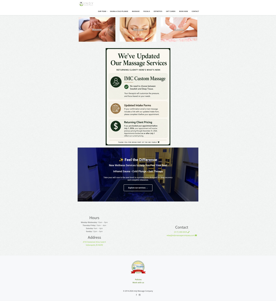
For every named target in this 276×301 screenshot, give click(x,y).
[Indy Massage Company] (86, 4)
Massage (136, 11)
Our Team (102, 11)
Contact (195, 11)
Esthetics (158, 11)
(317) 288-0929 (180, 232)
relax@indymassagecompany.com (181, 235)
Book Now (183, 11)
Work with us (138, 282)
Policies (138, 279)
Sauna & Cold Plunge (119, 11)
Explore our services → (138, 188)
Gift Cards (170, 11)
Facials (146, 11)
